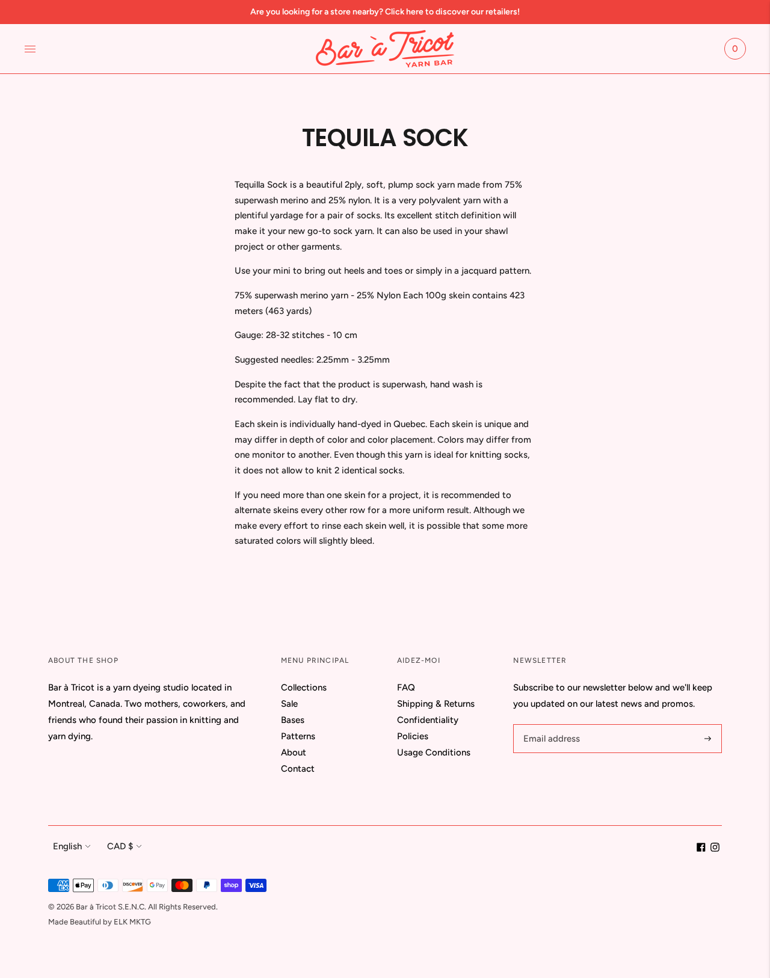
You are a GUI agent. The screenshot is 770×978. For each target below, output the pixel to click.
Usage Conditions (433, 752)
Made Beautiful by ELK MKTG (99, 921)
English (67, 846)
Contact (298, 768)
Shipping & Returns (436, 703)
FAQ (406, 687)
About (293, 752)
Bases (292, 720)
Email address (549, 724)
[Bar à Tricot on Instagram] (714, 848)
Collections (304, 687)
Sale (289, 703)
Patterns (298, 736)
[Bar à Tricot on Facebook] (701, 848)
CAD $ (120, 846)
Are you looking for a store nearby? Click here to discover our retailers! (385, 12)
